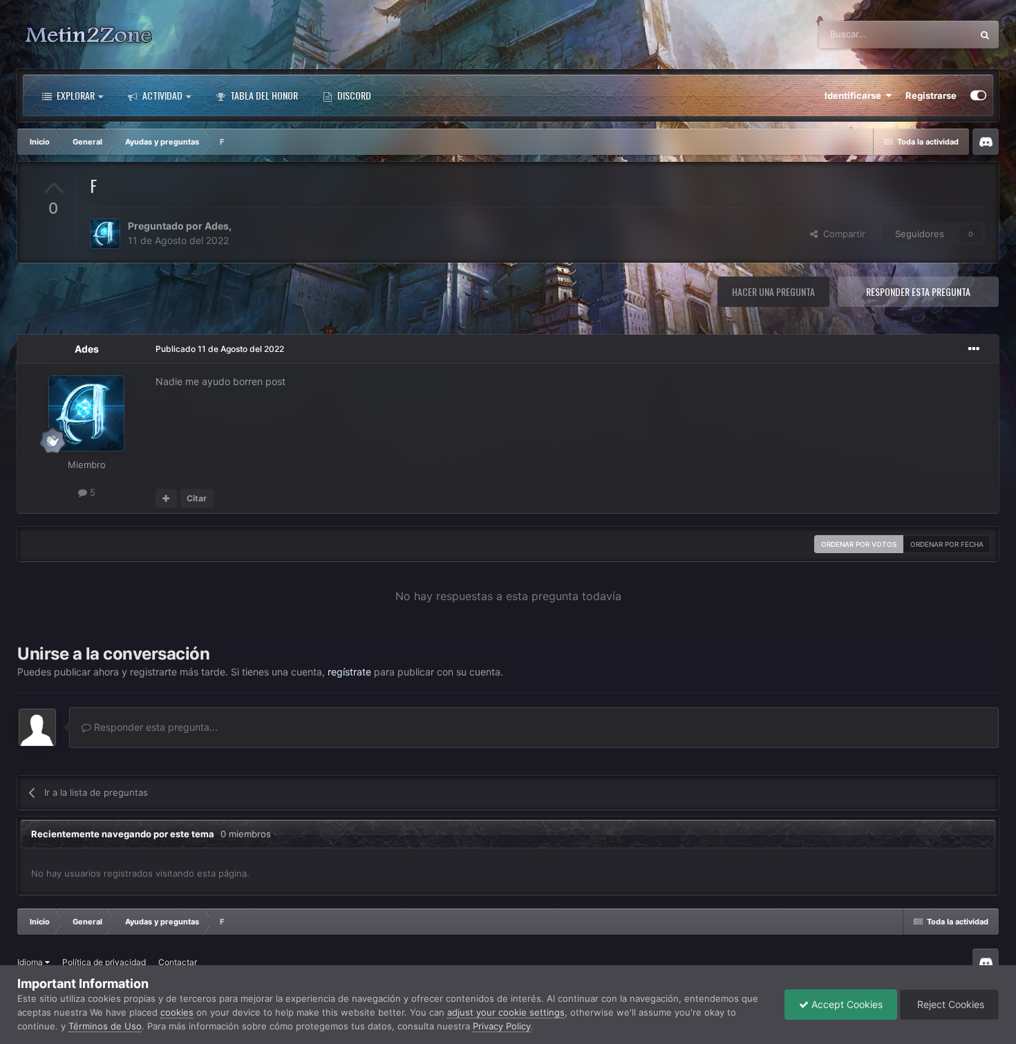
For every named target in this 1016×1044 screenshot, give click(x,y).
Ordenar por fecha (947, 544)
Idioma (31, 962)
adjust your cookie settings (506, 1012)
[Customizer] (978, 95)
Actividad (161, 95)
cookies (177, 1012)
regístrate (349, 672)
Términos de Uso (105, 1026)
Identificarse (855, 95)
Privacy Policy (502, 1026)
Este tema (933, 34)
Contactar (177, 962)
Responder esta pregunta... (154, 727)
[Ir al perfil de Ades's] (105, 233)
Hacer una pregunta (773, 291)
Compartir (841, 233)
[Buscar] (985, 34)
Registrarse (931, 95)
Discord (353, 95)
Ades (217, 226)
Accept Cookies (846, 1004)
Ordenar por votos (858, 544)
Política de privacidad (104, 962)
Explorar (75, 95)
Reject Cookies (949, 1004)
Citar (197, 498)
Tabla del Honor (263, 95)
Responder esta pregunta (918, 291)
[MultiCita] (166, 498)
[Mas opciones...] (974, 349)
